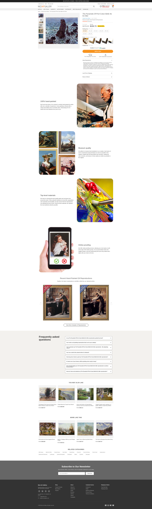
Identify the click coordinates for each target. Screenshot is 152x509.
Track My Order (104, 487)
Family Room (72, 452)
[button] (45, 30)
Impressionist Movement (43, 454)
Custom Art (68, 9)
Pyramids (81, 454)
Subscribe (89, 473)
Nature (76, 454)
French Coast (95, 452)
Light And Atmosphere (61, 454)
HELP (46, 3)
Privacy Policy (89, 492)
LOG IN (112, 3)
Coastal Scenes (57, 452)
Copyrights (73, 497)
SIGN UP (108, 3)
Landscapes (52, 454)
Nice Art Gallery (47, 6)
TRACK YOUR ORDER (102, 3)
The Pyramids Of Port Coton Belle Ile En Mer (58, 11)
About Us (72, 487)
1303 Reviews (89, 21)
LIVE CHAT (51, 3)
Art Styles (46, 9)
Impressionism (102, 452)
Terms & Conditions (90, 493)
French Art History (86, 452)
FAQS (87, 488)
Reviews (72, 492)
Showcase (85, 9)
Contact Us (88, 487)
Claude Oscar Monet (45, 11)
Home (39, 11)
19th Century (41, 452)
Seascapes (88, 454)
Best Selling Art (77, 9)
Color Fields (65, 452)
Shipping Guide (104, 488)
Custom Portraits (58, 487)
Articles (72, 493)
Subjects (53, 9)
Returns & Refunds (90, 490)
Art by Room (60, 9)
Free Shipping (105, 6)
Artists (40, 9)
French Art (79, 452)
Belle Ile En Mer (48, 452)
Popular (57, 490)
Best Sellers (57, 488)
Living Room (69, 454)
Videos (72, 495)
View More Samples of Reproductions (76, 325)
